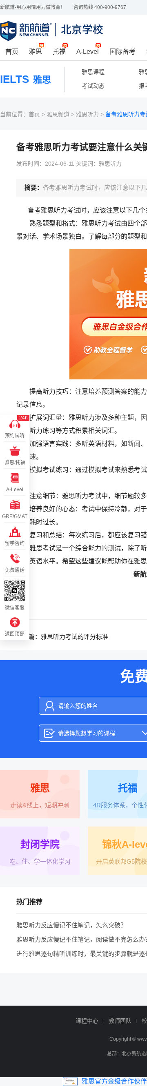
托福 (59, 51)
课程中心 (87, 1021)
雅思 (35, 51)
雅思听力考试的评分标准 (74, 636)
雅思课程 (93, 72)
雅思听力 (87, 114)
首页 (11, 51)
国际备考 (122, 51)
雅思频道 (58, 114)
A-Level (87, 51)
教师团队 (120, 1021)
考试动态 (93, 86)
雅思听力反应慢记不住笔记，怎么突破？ (71, 925)
